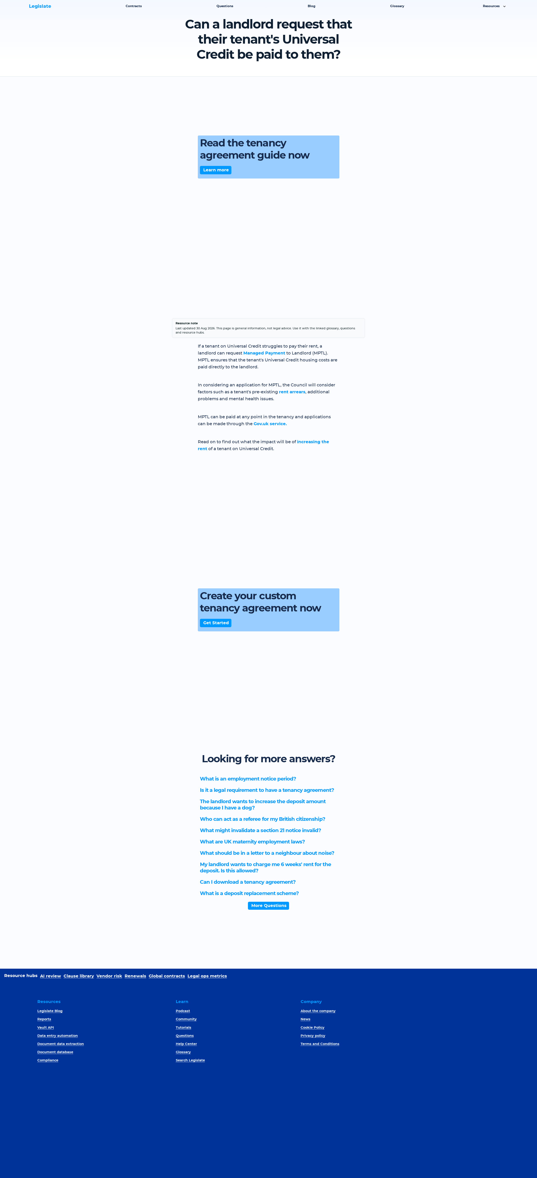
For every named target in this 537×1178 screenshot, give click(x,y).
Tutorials (183, 1027)
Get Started (216, 623)
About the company (318, 1011)
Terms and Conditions (320, 1044)
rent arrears (292, 392)
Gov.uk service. (270, 424)
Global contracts (167, 976)
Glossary (397, 6)
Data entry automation (57, 1035)
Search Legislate (190, 1060)
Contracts (134, 6)
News (305, 1019)
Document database (55, 1052)
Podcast (183, 1011)
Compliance (47, 1060)
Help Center (186, 1044)
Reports (44, 1019)
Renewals (135, 976)
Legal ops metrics (207, 976)
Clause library (79, 976)
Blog (311, 6)
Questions (224, 6)
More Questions (269, 906)
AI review (50, 976)
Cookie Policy (313, 1027)
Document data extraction (60, 1044)
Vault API (45, 1027)
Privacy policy (313, 1035)
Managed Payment (264, 353)
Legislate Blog (50, 1011)
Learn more (216, 170)
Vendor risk (109, 976)
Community (186, 1019)
